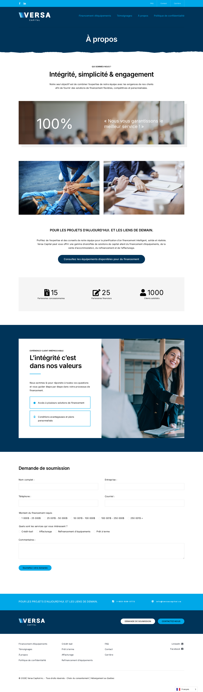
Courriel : (110, 496)
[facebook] (20, 3)
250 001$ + (136, 518)
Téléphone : (25, 496)
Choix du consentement (78, 678)
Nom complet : (27, 479)
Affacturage (45, 531)
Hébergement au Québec (102, 678)
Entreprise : (111, 479)
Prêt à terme (103, 531)
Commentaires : (27, 539)
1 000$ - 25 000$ (31, 518)
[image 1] (35, 13)
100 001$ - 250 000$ (112, 518)
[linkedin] (25, 3)
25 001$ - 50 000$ (57, 518)
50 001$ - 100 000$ (84, 518)
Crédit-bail (27, 531)
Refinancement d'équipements (74, 531)
